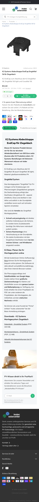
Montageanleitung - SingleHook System (19, 332)
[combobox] (19, 17)
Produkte (12, 21)
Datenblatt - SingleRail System (15, 324)
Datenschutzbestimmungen (12, 402)
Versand (27, 88)
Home (4, 21)
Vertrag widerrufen (9, 446)
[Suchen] (5, 17)
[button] (3, 9)
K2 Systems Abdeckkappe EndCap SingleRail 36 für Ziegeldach (18, 25)
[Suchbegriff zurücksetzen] (34, 17)
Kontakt (5, 443)
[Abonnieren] (33, 396)
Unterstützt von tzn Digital (19, 493)
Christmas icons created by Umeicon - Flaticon (23, 500)
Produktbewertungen (28, 128)
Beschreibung (9, 128)
